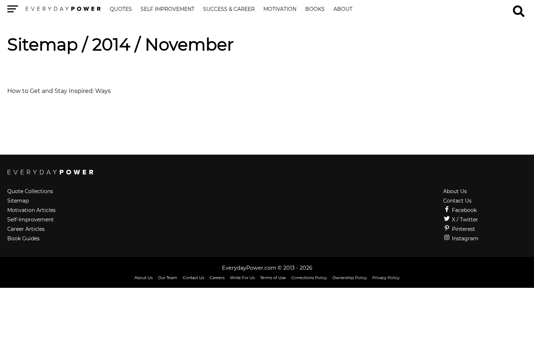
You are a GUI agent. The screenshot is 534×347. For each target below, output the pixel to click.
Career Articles (26, 229)
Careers (217, 277)
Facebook (463, 210)
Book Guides (23, 238)
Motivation (279, 9)
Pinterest (462, 229)
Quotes (121, 9)
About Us (455, 191)
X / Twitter (464, 219)
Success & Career (229, 9)
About (342, 9)
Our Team (167, 277)
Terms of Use (273, 277)
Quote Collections (30, 191)
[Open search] (519, 8)
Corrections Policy (309, 277)
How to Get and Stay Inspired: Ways (59, 90)
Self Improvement (167, 9)
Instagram (464, 238)
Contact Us (457, 200)
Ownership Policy (349, 277)
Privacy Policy (386, 277)
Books (315, 9)
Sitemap (42, 44)
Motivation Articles (31, 210)
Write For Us (242, 277)
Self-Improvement (30, 219)
